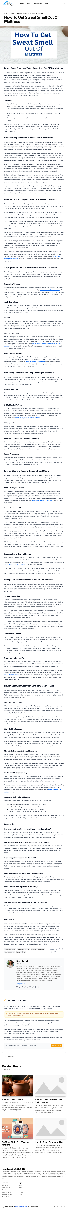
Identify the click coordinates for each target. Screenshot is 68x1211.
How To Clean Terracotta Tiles (49, 1142)
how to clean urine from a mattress (41, 500)
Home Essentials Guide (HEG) (13, 1169)
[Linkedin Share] (63, 949)
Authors (21, 1197)
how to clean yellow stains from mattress (27, 418)
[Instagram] (57, 1206)
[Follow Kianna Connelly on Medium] (33, 987)
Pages (28, 3)
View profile (19, 984)
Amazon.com (55, 1045)
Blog (46, 3)
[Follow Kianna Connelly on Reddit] (35, 987)
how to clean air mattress (11, 675)
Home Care (31, 14)
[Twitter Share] (56, 949)
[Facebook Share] (60, 949)
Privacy (20, 1190)
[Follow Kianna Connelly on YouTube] (27, 987)
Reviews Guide (6, 1185)
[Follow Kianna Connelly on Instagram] (25, 987)
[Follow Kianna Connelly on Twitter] (17, 987)
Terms (20, 1187)
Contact (21, 1192)
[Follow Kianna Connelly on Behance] (30, 987)
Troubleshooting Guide (8, 1197)
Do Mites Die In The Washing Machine (15, 1143)
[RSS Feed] (64, 3)
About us (21, 1194)
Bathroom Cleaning (7, 1194)
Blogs (20, 1185)
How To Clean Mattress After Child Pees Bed (48, 1100)
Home (22, 3)
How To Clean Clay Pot (12, 1099)
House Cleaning (6, 1187)
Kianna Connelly (22, 961)
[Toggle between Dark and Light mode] (61, 3)
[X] (54, 1206)
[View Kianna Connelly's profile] (10, 964)
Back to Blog (10, 1056)
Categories (37, 3)
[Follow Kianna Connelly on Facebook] (22, 987)
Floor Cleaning (5, 1190)
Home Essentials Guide (21, 1206)
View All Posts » (7, 1069)
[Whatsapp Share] (52, 952)
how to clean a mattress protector (50, 290)
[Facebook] (61, 1206)
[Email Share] (55, 952)
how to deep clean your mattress (35, 361)
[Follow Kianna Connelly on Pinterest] (38, 987)
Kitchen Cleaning (6, 1192)
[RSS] (64, 1206)
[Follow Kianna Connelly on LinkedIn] (19, 987)
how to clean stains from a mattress (14, 564)
